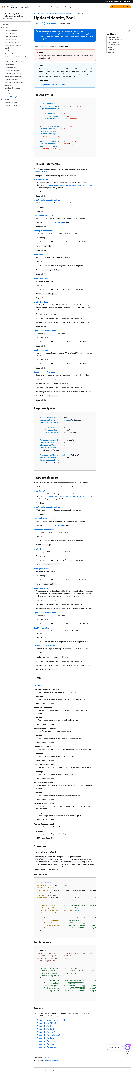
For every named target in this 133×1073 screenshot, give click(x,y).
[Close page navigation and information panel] (129, 30)
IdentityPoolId (47, 129)
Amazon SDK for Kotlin (45, 1038)
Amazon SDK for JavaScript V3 (48, 1035)
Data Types (47, 1057)
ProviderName (52, 116)
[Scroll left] (37, 6)
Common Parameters (42, 171)
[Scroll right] (78, 6)
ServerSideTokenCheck (56, 119)
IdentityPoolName (48, 131)
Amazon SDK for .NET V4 (46, 1023)
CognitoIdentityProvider (56, 222)
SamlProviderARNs (48, 144)
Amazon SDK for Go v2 (45, 1029)
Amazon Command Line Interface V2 (51, 1020)
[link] (81, 13)
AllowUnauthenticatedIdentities (55, 106)
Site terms (52, 1070)
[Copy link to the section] (32, 95)
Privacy (45, 1070)
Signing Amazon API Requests (53, 85)
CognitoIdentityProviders (52, 109)
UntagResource (52, 1060)
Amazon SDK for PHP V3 (46, 1041)
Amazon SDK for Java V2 (46, 1032)
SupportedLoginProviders (52, 146)
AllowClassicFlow (48, 104)
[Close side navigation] (28, 13)
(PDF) (45, 39)
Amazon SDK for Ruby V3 (46, 1047)
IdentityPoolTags (48, 134)
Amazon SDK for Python (46, 1044)
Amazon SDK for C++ (45, 1026)
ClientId (50, 114)
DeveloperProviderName (51, 126)
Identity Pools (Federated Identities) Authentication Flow (70, 185)
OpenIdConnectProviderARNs (53, 141)
